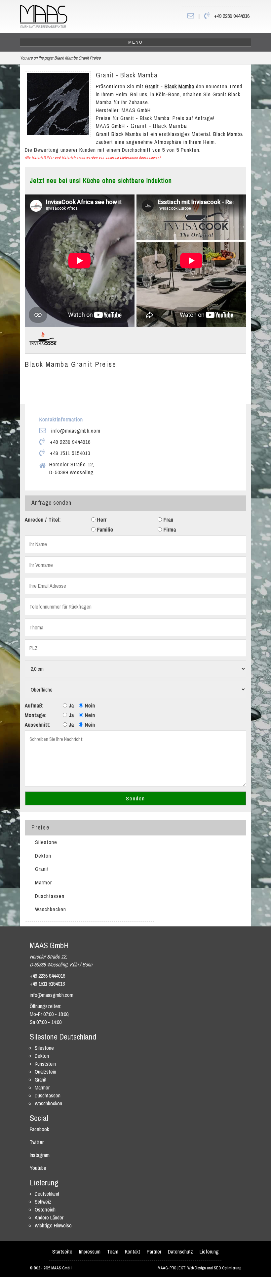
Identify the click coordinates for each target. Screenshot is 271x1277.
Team (112, 1251)
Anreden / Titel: (43, 519)
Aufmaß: (34, 705)
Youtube (38, 1167)
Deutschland (47, 1193)
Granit (42, 869)
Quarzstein (45, 1071)
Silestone (46, 842)
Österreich (45, 1209)
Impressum (89, 1251)
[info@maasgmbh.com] (190, 16)
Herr (101, 519)
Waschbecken (50, 909)
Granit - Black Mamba (127, 74)
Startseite (62, 1251)
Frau (168, 519)
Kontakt (132, 1251)
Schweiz (43, 1201)
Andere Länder (49, 1217)
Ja (70, 705)
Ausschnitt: (38, 724)
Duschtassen (49, 896)
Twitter (37, 1142)
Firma (169, 529)
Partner (154, 1251)
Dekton (43, 855)
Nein (89, 705)
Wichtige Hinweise (53, 1225)
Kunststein (45, 1063)
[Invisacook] (43, 337)
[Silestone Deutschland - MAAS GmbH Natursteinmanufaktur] (43, 16)
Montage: (36, 715)
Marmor (43, 882)
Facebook (39, 1129)
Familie (104, 529)
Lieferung (209, 1251)
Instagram (40, 1155)
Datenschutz (180, 1251)
